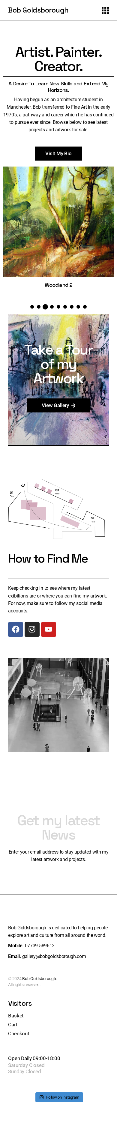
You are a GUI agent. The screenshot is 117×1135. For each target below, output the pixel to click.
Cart (12, 1025)
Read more (58, 227)
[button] (16, 232)
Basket (16, 1016)
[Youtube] (48, 629)
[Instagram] (32, 629)
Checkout (18, 1034)
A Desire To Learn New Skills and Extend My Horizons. (58, 86)
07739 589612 (40, 945)
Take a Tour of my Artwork (58, 364)
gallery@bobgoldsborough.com (54, 956)
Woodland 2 (58, 284)
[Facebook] (15, 629)
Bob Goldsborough (38, 10)
